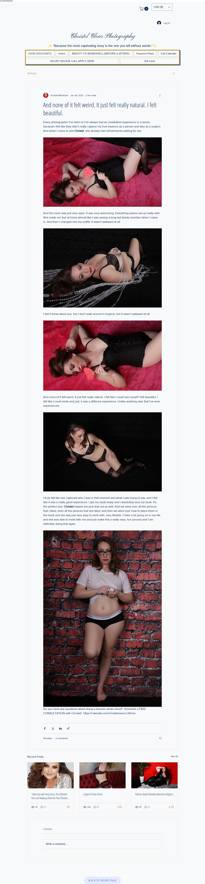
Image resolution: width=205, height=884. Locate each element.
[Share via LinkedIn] (60, 728)
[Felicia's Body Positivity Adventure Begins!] (154, 775)
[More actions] (160, 95)
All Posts (32, 73)
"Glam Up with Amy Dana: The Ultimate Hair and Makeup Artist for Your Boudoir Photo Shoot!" (49, 796)
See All (174, 756)
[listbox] (162, 7)
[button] (144, 9)
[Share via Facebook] (44, 728)
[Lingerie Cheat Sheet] (102, 775)
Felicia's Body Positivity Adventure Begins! (154, 794)
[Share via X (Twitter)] (52, 728)
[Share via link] (68, 728)
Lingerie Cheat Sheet (92, 794)
